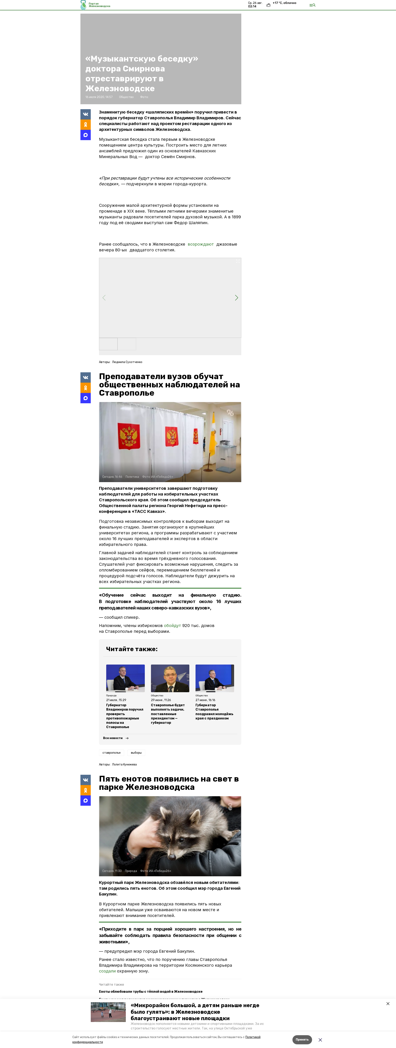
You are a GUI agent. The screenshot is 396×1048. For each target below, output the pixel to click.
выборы (136, 753)
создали (107, 971)
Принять (302, 1039)
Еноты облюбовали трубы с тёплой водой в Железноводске (151, 992)
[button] (108, 1012)
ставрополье (112, 753)
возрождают (201, 244)
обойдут (172, 625)
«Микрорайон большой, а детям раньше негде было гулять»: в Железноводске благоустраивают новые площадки (195, 1011)
